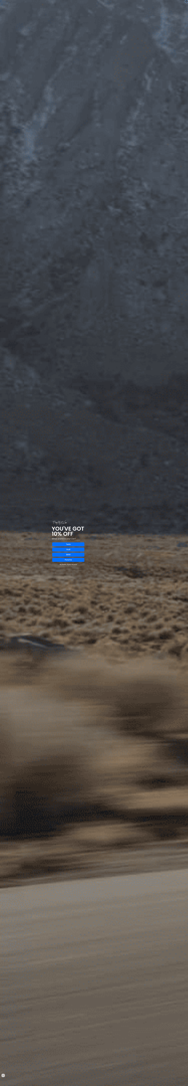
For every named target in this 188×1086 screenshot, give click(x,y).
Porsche (68, 560)
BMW (68, 554)
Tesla (68, 544)
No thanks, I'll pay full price (68, 564)
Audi (68, 549)
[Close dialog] (186, 1)
